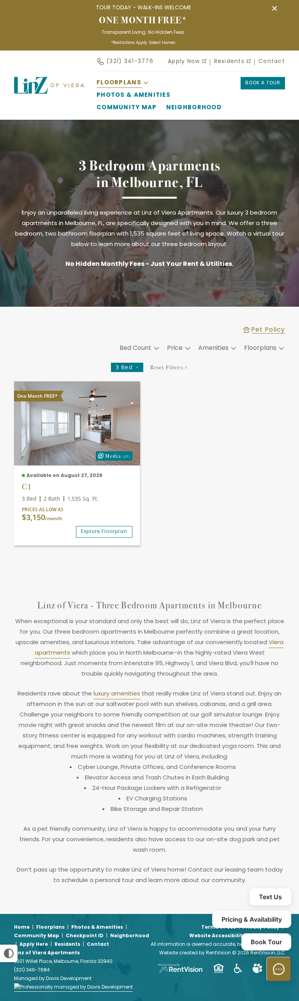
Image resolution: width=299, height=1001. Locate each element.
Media (113, 455)
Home (22, 927)
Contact (272, 62)
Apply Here (33, 945)
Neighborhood (194, 108)
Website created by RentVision (195, 953)
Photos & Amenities (134, 95)
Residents (229, 62)
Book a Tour (262, 83)
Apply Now (184, 62)
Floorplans (50, 927)
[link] (77, 423)
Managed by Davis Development (52, 979)
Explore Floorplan (104, 532)
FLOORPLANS (119, 83)
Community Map (127, 108)
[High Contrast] (9, 953)
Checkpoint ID (85, 936)
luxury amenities (116, 694)
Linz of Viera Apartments (47, 953)
